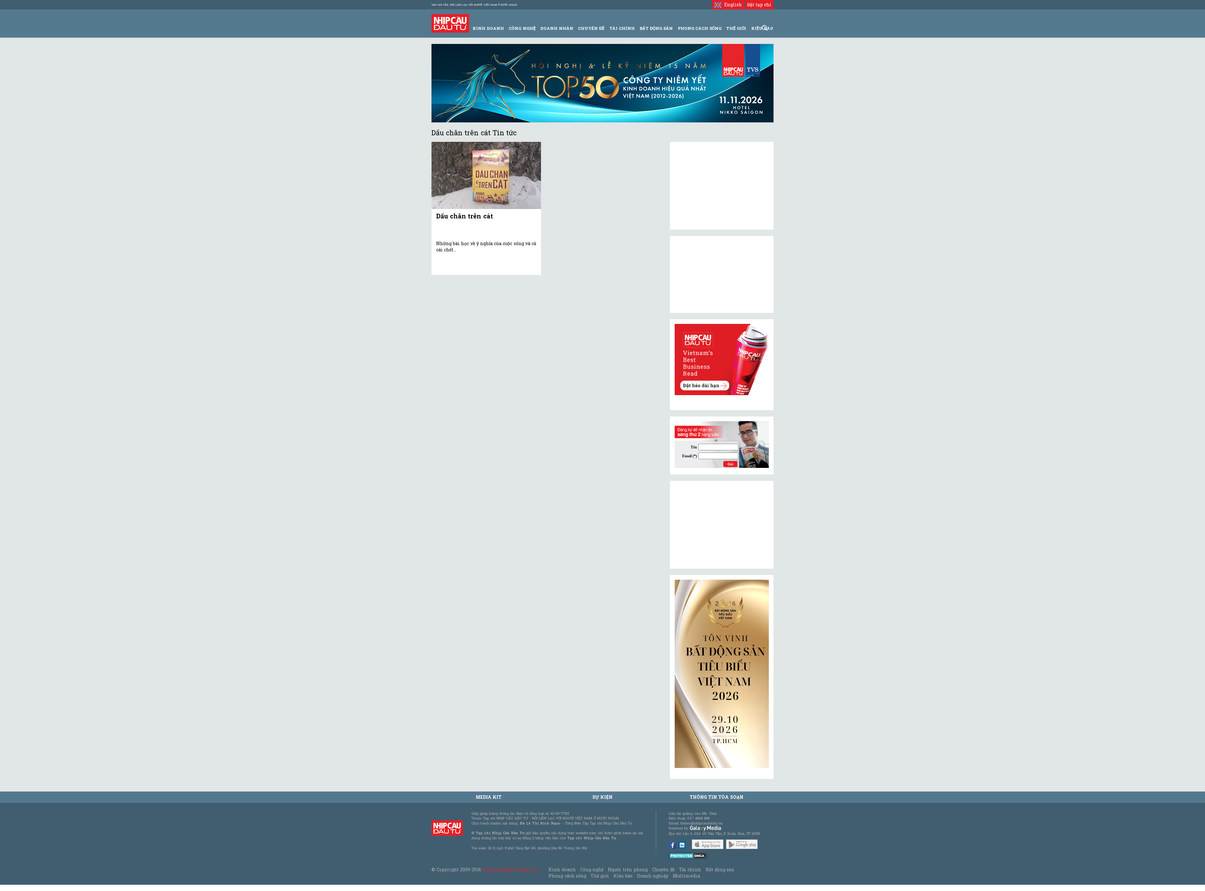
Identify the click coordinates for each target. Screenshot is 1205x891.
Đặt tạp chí (759, 5)
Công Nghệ (522, 28)
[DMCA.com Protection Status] (688, 855)
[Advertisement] (722, 525)
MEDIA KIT (488, 797)
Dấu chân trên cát (464, 216)
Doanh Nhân (556, 28)
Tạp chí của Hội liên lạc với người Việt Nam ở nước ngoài (474, 4)
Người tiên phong (627, 869)
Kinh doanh (562, 869)
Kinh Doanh (488, 28)
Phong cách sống (567, 876)
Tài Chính (622, 28)
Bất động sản (656, 28)
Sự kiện (602, 797)
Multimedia (686, 876)
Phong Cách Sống (699, 28)
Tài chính (690, 869)
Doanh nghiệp (652, 876)
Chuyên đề (591, 28)
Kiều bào (622, 876)
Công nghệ (591, 869)
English (731, 5)
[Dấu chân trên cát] (486, 175)
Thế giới (736, 28)
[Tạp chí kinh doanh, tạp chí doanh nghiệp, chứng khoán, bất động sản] (450, 23)
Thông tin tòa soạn (716, 797)
